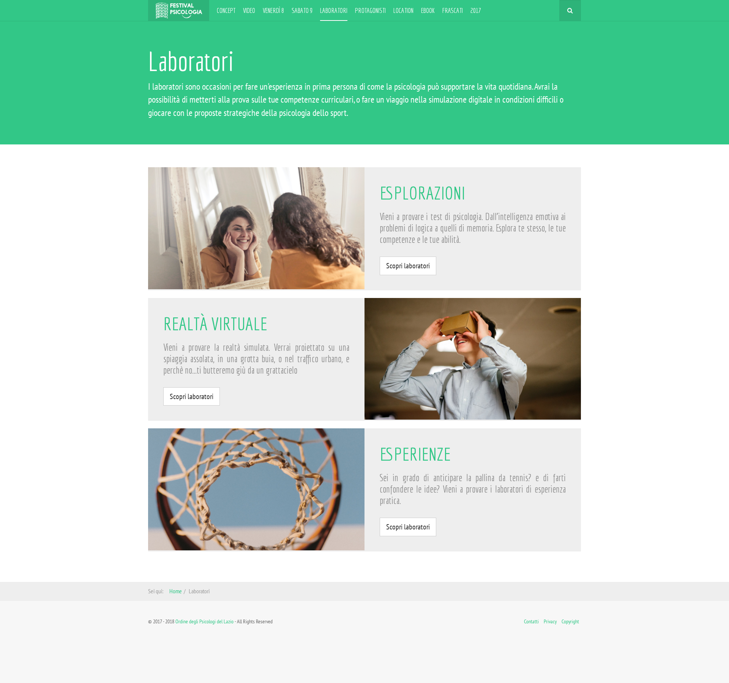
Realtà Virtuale (215, 323)
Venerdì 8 (273, 10)
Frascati (452, 10)
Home (175, 591)
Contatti (531, 621)
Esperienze (415, 454)
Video (249, 10)
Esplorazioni (422, 192)
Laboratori (333, 10)
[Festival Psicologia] (178, 10)
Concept (226, 10)
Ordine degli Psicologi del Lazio (204, 621)
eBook (428, 10)
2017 (475, 10)
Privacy (550, 621)
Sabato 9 (302, 10)
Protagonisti (370, 10)
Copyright (570, 621)
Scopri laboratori (408, 266)
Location (403, 10)
